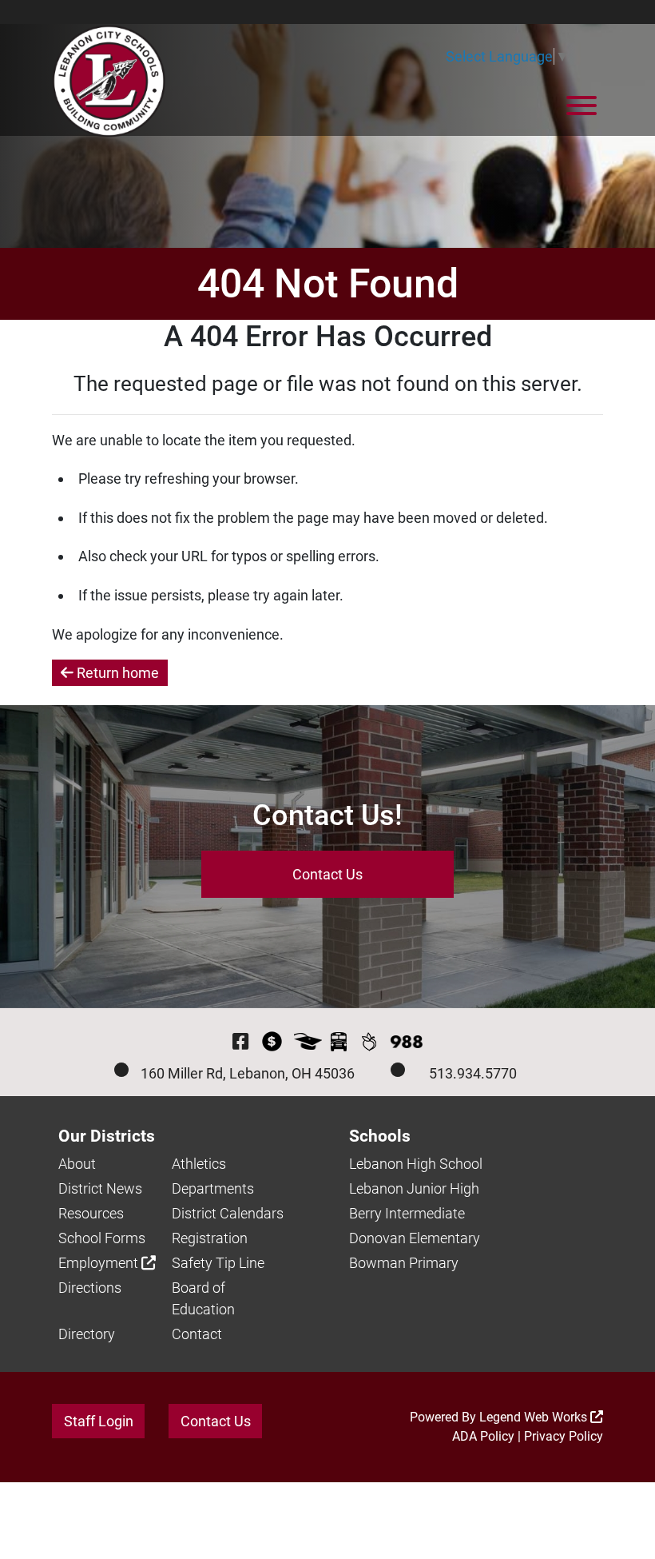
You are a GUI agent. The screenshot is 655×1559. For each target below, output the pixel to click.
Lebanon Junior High (414, 1188)
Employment (99, 1262)
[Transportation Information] (339, 1041)
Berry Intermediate (407, 1213)
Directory (86, 1334)
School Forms (101, 1238)
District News (100, 1188)
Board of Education (203, 1298)
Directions (89, 1287)
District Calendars (228, 1213)
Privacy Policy (563, 1436)
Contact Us (327, 874)
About (77, 1163)
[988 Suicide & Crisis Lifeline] (407, 1041)
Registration (210, 1238)
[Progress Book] (308, 1041)
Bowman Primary (403, 1262)
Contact (197, 1334)
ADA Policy (483, 1436)
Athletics (199, 1163)
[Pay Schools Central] (272, 1041)
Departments (213, 1188)
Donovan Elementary (414, 1238)
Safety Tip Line (218, 1262)
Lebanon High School (415, 1163)
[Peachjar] (368, 1041)
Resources (91, 1213)
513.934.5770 (473, 1073)
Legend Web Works (534, 1417)
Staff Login (98, 1421)
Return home (116, 672)
